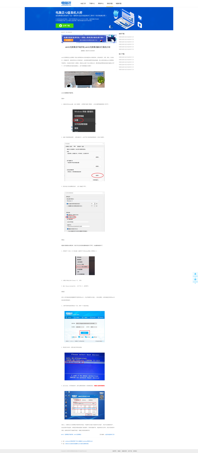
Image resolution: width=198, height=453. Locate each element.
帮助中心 (101, 3)
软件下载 (130, 451)
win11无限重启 (77, 434)
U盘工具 (83, 3)
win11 (62, 434)
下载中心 (92, 3)
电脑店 (119, 451)
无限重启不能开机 (69, 434)
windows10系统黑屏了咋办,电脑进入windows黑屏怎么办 (79, 441)
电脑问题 (118, 3)
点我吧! (68, 40)
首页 (67, 32)
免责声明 (114, 451)
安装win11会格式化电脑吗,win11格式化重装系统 (77, 443)
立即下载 (66, 25)
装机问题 (110, 3)
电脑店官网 (124, 451)
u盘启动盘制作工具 (109, 434)
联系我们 (135, 451)
